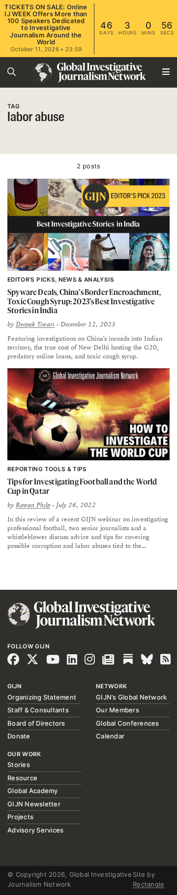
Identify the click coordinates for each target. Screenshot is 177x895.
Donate (18, 736)
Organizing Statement (41, 697)
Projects (20, 817)
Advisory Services (35, 830)
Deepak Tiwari (35, 324)
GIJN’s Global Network (131, 697)
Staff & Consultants (38, 710)
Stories (18, 764)
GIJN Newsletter (33, 804)
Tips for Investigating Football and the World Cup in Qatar (82, 486)
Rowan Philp (33, 505)
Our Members (117, 710)
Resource (22, 778)
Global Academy (32, 791)
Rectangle (148, 884)
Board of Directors (36, 723)
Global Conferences (127, 723)
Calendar (110, 736)
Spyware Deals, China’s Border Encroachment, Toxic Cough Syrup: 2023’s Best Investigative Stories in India (84, 301)
